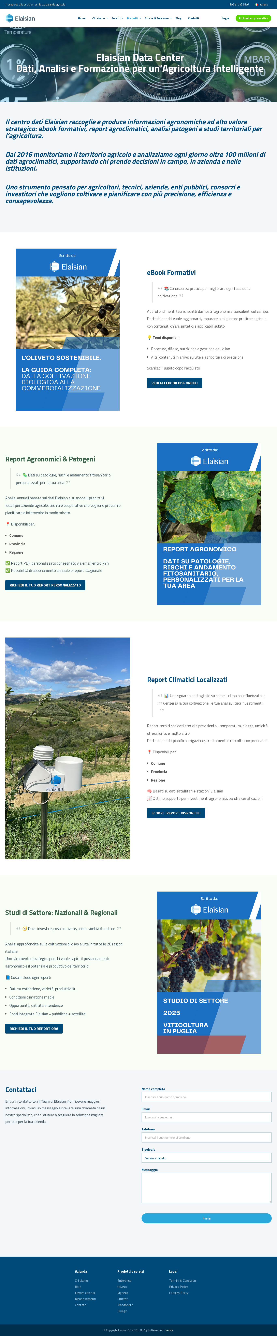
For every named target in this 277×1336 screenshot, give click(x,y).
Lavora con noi (85, 1292)
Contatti (81, 1304)
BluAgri (122, 1310)
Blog (78, 1286)
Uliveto (122, 1286)
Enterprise (124, 1281)
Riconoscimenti (85, 1298)
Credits (169, 1330)
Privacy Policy (178, 1286)
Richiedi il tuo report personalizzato (45, 585)
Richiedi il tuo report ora (34, 1028)
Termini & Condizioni (182, 1281)
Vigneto (122, 1292)
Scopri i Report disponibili (176, 813)
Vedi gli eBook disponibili (174, 383)
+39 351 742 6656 (238, 4)
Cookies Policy (179, 1292)
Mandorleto (125, 1304)
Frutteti (122, 1298)
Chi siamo (81, 1281)
